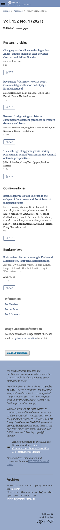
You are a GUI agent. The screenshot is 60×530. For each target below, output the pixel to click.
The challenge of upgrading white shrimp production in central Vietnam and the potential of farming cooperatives (29, 155)
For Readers (11, 304)
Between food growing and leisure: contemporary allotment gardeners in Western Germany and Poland (29, 120)
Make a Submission (17, 353)
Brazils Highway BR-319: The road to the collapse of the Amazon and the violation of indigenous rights (27, 199)
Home (6, 11)
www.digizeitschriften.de (21, 499)
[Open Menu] (3, 3)
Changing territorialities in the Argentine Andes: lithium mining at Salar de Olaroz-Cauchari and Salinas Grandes (26, 54)
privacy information (26, 338)
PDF (10, 72)
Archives (18, 11)
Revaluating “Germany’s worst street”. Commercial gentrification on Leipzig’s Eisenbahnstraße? (25, 85)
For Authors (11, 309)
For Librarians (12, 314)
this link (15, 489)
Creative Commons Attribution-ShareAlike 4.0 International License (30, 448)
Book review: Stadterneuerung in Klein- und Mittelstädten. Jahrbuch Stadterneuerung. (28, 264)
